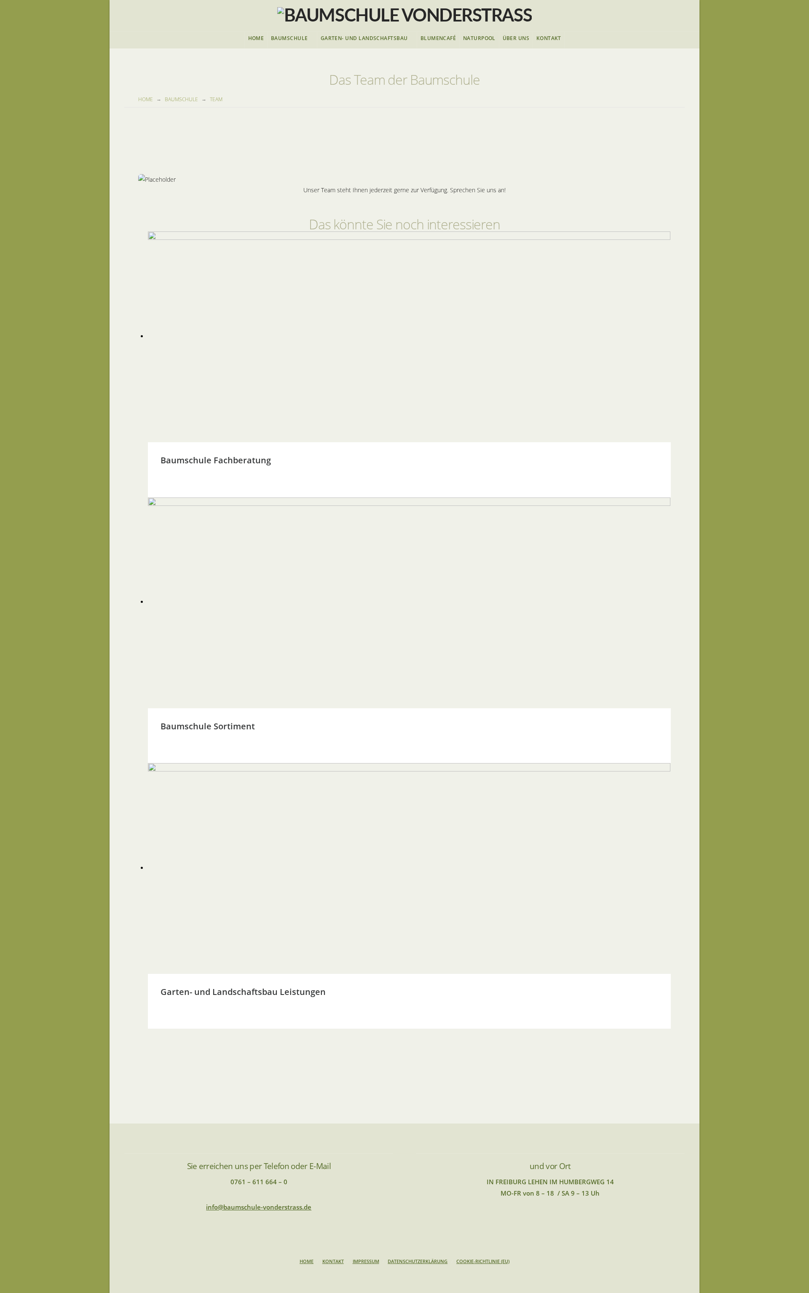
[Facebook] (404, 1274)
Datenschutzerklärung (417, 1261)
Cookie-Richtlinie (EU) (482, 1261)
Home (306, 1261)
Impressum (366, 1261)
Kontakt (333, 1261)
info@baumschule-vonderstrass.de (258, 1207)
